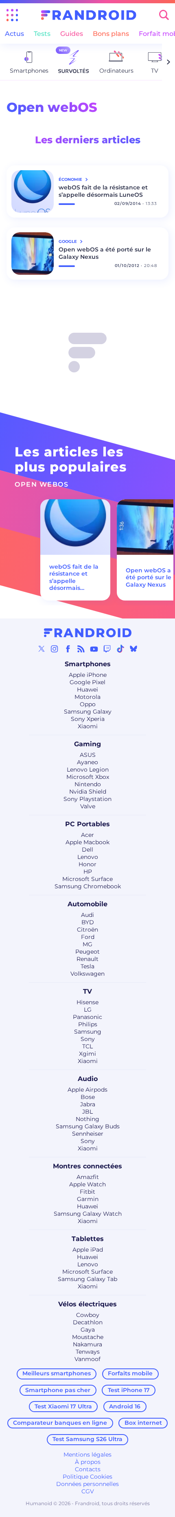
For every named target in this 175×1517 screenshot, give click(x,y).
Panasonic (87, 1017)
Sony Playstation (87, 799)
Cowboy (87, 1315)
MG (87, 944)
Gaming (87, 744)
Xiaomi (88, 726)
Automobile (87, 904)
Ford (87, 937)
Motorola (87, 697)
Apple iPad (87, 1249)
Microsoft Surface (87, 879)
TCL (87, 1046)
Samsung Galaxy (88, 711)
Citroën (87, 929)
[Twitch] (107, 649)
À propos (88, 1462)
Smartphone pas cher (57, 1390)
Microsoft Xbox (87, 777)
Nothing (87, 1119)
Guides (71, 34)
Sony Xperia (88, 719)
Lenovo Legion (88, 769)
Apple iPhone (88, 674)
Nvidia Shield (87, 791)
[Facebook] (68, 649)
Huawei (87, 689)
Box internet (143, 1422)
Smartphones (88, 664)
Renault (87, 959)
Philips (87, 1024)
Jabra (87, 1104)
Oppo (88, 704)
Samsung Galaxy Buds (88, 1126)
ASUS (88, 754)
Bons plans (111, 34)
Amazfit (88, 1177)
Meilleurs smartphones (56, 1373)
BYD (87, 922)
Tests (42, 34)
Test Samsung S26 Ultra (87, 1439)
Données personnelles (87, 1484)
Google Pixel (87, 682)
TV (87, 991)
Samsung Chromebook (88, 886)
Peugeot (87, 951)
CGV (87, 1491)
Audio (88, 1079)
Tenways (88, 1351)
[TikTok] (120, 649)
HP (87, 871)
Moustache (87, 1337)
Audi (87, 915)
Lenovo (87, 857)
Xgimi (87, 1053)
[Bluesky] (133, 649)
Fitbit (87, 1191)
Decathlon (88, 1322)
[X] (41, 649)
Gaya (88, 1329)
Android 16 (124, 1406)
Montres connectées (87, 1166)
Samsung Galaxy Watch (88, 1213)
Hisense (87, 1002)
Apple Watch (87, 1184)
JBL (87, 1111)
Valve (87, 806)
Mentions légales (87, 1454)
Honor (87, 864)
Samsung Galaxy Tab (87, 1279)
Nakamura (87, 1344)
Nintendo (87, 784)
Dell (87, 849)
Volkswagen (87, 973)
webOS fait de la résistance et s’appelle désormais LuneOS (103, 191)
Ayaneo (87, 762)
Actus (14, 34)
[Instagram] (54, 649)
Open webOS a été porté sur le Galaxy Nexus (105, 253)
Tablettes (88, 1239)
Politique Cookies (87, 1476)
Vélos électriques (87, 1304)
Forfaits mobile (130, 1373)
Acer (87, 835)
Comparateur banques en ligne (60, 1422)
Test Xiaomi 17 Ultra (63, 1406)
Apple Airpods (87, 1089)
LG (88, 1009)
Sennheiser (87, 1133)
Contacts (88, 1469)
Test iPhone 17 (129, 1390)
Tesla (87, 966)
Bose (88, 1097)
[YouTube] (94, 649)
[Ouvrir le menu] (12, 15)
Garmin (87, 1199)
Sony (88, 1039)
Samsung (87, 1031)
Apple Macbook (87, 842)
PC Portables (87, 824)
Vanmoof (87, 1359)
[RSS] (81, 649)
